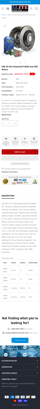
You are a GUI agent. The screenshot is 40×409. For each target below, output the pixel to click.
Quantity (5, 119)
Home (4, 15)
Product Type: (8, 95)
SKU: (4, 83)
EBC (18, 79)
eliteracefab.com (22, 405)
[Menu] (2, 8)
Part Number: (8, 87)
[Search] (31, 8)
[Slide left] (15, 62)
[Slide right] (24, 62)
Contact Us (20, 340)
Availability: (7, 91)
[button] (20, 158)
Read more (6, 115)
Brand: (5, 79)
